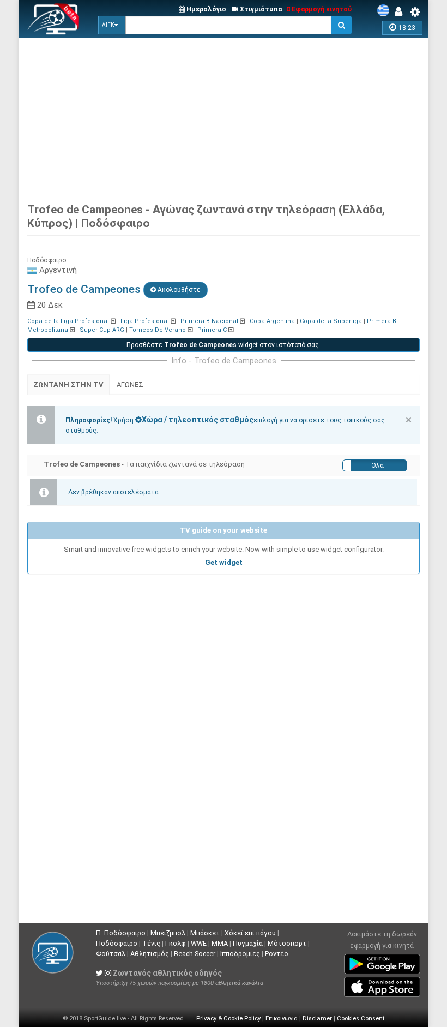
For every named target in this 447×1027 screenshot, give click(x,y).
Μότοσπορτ (287, 943)
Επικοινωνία (281, 1018)
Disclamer (317, 1018)
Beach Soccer (194, 954)
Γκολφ (175, 943)
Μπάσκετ (205, 933)
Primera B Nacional (209, 321)
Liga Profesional (144, 321)
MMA (220, 943)
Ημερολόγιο (205, 9)
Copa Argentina (272, 321)
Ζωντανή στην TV (68, 384)
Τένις (151, 943)
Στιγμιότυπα (260, 9)
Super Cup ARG (102, 329)
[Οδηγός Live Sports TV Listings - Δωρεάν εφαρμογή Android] (382, 962)
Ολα (377, 465)
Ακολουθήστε (178, 290)
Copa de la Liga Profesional (68, 321)
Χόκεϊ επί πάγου (250, 933)
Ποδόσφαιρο (116, 943)
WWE (199, 943)
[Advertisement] (237, 117)
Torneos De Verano (157, 329)
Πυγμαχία (248, 943)
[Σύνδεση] (401, 12)
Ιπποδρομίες (240, 954)
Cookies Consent (360, 1018)
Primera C (212, 329)
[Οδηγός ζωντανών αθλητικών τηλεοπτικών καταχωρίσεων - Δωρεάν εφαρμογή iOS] (382, 985)
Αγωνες (130, 384)
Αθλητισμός (149, 954)
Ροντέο (276, 954)
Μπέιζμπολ (167, 933)
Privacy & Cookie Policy (228, 1018)
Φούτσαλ (110, 954)
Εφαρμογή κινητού (321, 9)
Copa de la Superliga (331, 321)
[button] (111, 25)
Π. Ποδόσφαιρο (121, 933)
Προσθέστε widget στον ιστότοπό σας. (223, 345)
